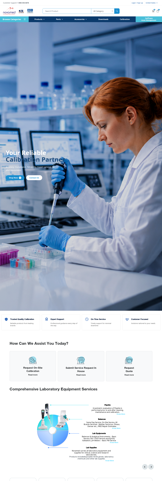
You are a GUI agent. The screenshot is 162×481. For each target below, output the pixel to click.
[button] (151, 3)
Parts (58, 19)
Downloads (103, 19)
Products (38, 19)
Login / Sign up (137, 3)
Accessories (79, 19)
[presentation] (145, 467)
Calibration (125, 19)
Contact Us (34, 178)
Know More (121, 414)
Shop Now (13, 178)
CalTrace (148, 19)
